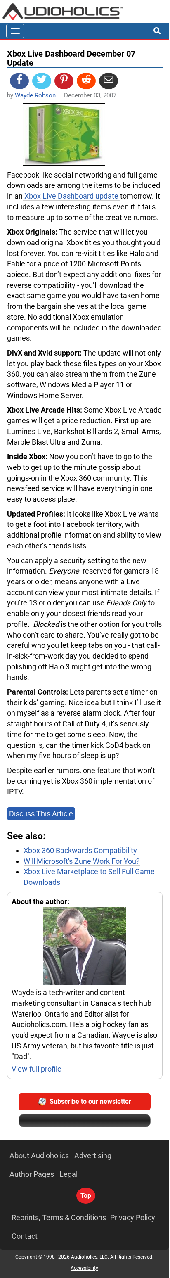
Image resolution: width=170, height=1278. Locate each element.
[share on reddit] (86, 81)
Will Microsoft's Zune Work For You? (82, 861)
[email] (108, 81)
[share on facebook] (19, 81)
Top (85, 1196)
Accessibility (84, 1268)
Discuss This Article (41, 813)
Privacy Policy (132, 1217)
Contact (25, 1236)
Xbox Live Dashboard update (71, 196)
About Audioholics (39, 1155)
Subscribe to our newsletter (90, 1101)
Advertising (92, 1155)
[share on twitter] (41, 81)
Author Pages (31, 1174)
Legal (68, 1174)
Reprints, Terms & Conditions (59, 1217)
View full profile (36, 1069)
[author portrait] (85, 947)
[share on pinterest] (63, 81)
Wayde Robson (35, 95)
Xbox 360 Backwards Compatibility (80, 850)
